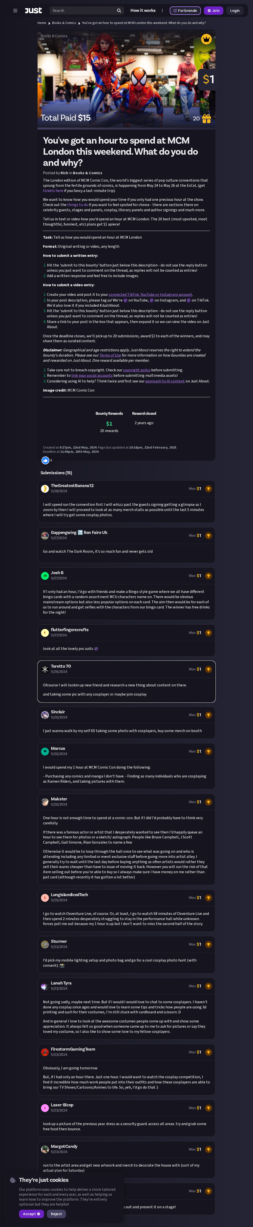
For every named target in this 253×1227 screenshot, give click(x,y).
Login (235, 10)
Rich (64, 173)
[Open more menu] (162, 10)
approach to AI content (165, 381)
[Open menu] (15, 10)
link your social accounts (92, 375)
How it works (143, 10)
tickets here (53, 190)
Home (42, 22)
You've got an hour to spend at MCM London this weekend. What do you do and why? (144, 22)
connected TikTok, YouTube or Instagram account (150, 294)
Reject (56, 1213)
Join (215, 10)
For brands (187, 10)
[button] (126, 501)
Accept (29, 1213)
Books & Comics (64, 22)
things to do (77, 205)
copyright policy (136, 370)
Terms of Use (110, 355)
